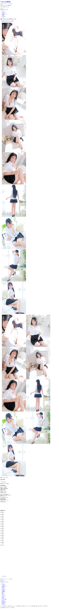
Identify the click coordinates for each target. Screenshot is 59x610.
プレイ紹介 (3, 584)
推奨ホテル (3, 601)
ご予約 (3, 15)
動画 (2, 593)
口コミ (3, 592)
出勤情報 (3, 14)
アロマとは (3, 16)
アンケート (3, 604)
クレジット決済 (4, 599)
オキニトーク (4, 603)
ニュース (3, 595)
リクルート (3, 589)
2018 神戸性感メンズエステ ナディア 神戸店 (7, 607)
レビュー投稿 (4, 576)
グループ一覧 (4, 598)
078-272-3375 (2, 580)
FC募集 (3, 597)
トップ (3, 11)
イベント (3, 600)
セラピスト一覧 (4, 13)
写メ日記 (3, 590)
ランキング (3, 594)
